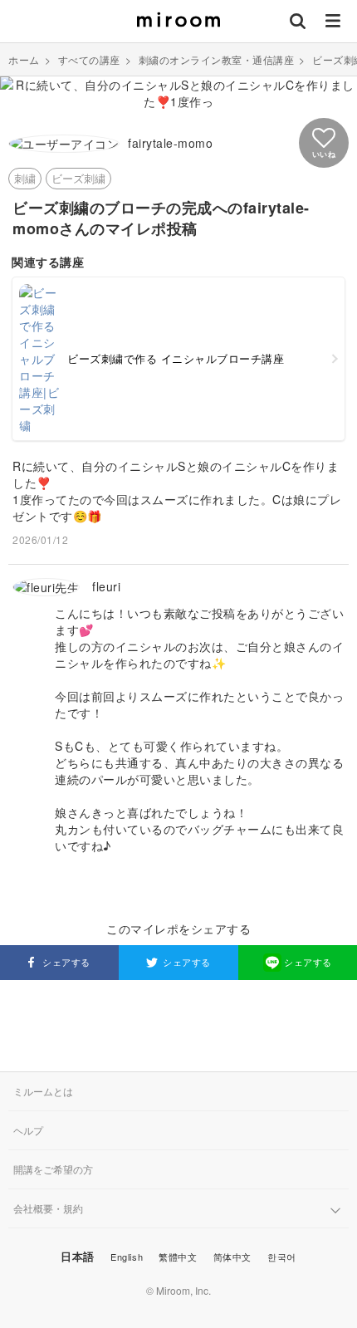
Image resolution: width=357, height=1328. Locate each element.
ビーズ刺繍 (78, 178)
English (126, 1256)
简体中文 (232, 1256)
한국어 (281, 1256)
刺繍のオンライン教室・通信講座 (217, 59)
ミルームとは (43, 1091)
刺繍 (25, 178)
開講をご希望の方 (53, 1169)
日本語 (78, 1256)
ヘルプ (28, 1130)
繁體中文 (178, 1256)
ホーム (24, 59)
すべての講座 (89, 59)
